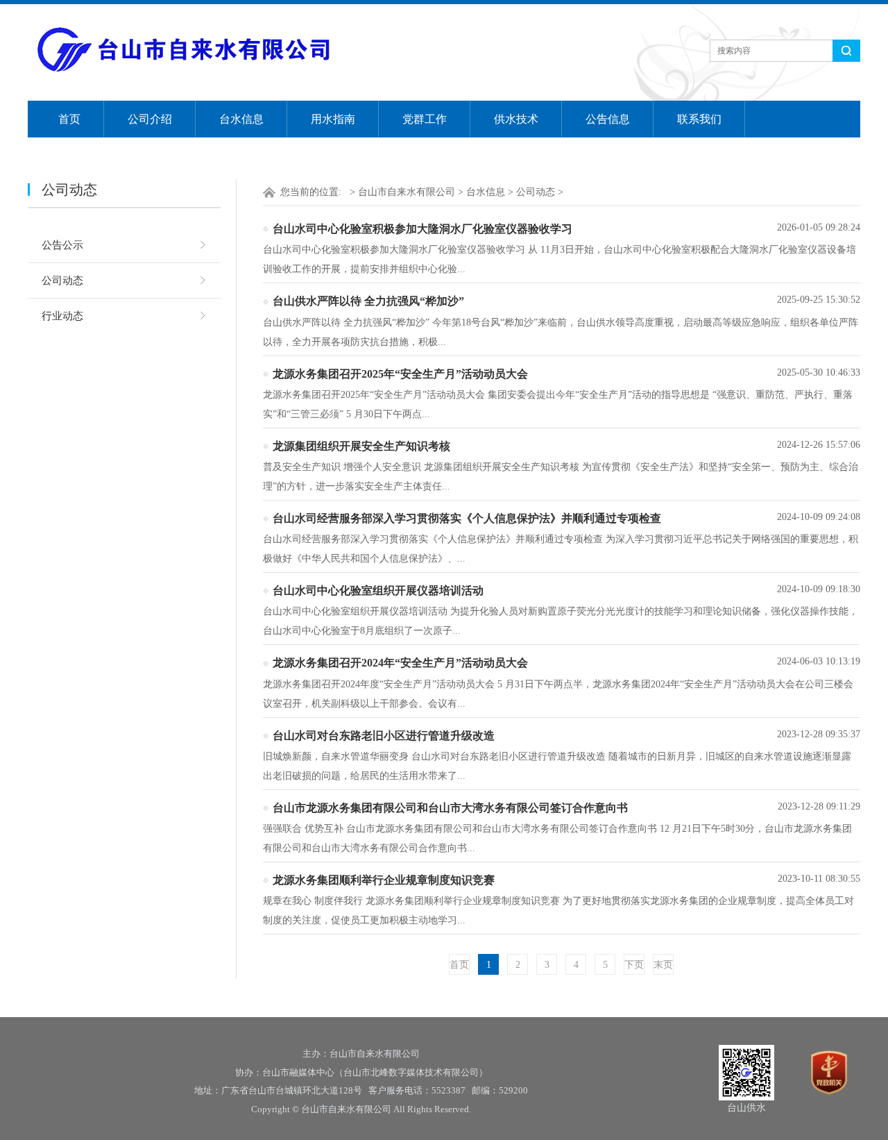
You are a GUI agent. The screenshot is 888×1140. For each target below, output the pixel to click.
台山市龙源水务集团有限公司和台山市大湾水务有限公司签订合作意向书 (450, 808)
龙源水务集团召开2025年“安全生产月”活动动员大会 (400, 374)
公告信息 (608, 119)
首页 (69, 119)
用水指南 (333, 119)
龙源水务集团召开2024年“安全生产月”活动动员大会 (400, 663)
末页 (663, 964)
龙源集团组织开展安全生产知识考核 (361, 446)
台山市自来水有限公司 (406, 192)
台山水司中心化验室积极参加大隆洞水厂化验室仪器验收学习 (422, 229)
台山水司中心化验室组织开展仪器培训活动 (378, 590)
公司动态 (62, 280)
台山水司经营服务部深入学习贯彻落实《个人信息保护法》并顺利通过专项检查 (467, 518)
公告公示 (62, 245)
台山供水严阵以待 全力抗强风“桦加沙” (368, 301)
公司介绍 (150, 119)
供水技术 (516, 119)
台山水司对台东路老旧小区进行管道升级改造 (384, 735)
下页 (634, 964)
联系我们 (699, 119)
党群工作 (424, 119)
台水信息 (241, 119)
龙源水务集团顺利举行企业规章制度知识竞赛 (384, 880)
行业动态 (62, 315)
